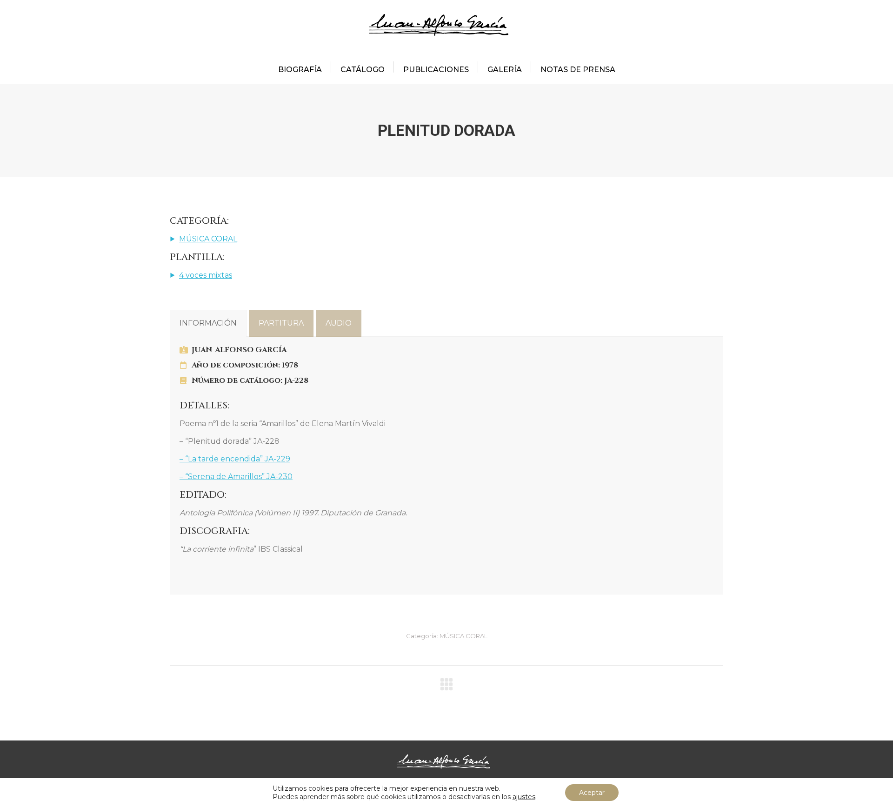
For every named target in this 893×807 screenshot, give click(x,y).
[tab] (208, 323)
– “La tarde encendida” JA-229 (235, 458)
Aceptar (592, 792)
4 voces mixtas (205, 275)
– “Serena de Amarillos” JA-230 (236, 476)
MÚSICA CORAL (208, 238)
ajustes (524, 797)
